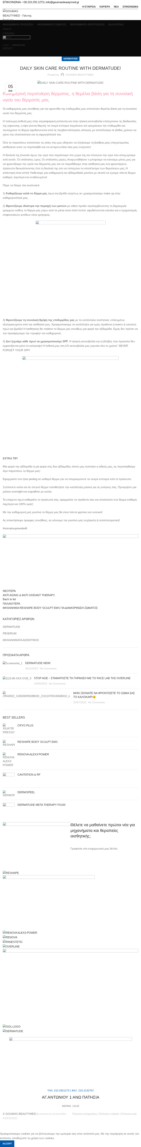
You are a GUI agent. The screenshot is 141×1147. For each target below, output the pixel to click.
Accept (7, 1143)
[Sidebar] (4, 1127)
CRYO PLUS (25, 725)
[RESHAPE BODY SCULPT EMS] (9, 743)
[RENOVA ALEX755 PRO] (49, 902)
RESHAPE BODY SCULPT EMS (37, 741)
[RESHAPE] (11, 872)
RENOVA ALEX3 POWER (33, 754)
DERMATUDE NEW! (51, 663)
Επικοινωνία (129, 1113)
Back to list (9, 599)
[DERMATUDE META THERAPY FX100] (9, 809)
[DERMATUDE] (13, 1031)
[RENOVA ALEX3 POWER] (9, 759)
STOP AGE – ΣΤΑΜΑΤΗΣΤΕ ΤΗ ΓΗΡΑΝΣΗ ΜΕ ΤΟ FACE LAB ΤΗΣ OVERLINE (82, 678)
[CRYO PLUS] (9, 729)
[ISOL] (12, 1026)
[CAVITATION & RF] (9, 779)
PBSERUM (10, 633)
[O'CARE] (70, 986)
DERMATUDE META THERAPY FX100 (41, 804)
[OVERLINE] (11, 946)
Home (6, 45)
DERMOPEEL (26, 792)
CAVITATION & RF (28, 774)
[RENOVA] (10, 937)
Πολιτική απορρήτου (84, 1113)
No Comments (48, 668)
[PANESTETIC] (13, 941)
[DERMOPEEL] (9, 793)
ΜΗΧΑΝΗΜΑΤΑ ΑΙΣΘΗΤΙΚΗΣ (21, 640)
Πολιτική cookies (109, 1113)
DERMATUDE (18, 45)
